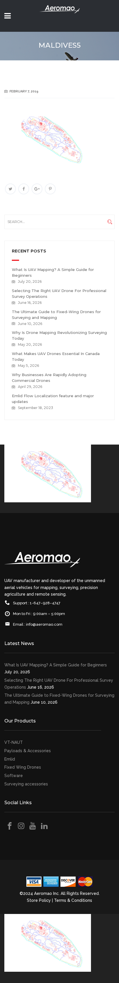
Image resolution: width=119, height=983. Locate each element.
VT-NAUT (13, 742)
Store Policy (39, 900)
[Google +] (36, 188)
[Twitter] (10, 188)
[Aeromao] (59, 17)
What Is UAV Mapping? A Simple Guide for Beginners (55, 665)
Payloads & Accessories (27, 750)
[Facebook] (23, 188)
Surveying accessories (26, 784)
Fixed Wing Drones (22, 767)
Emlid (9, 759)
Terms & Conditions (73, 900)
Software (13, 775)
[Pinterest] (50, 188)
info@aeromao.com (44, 624)
